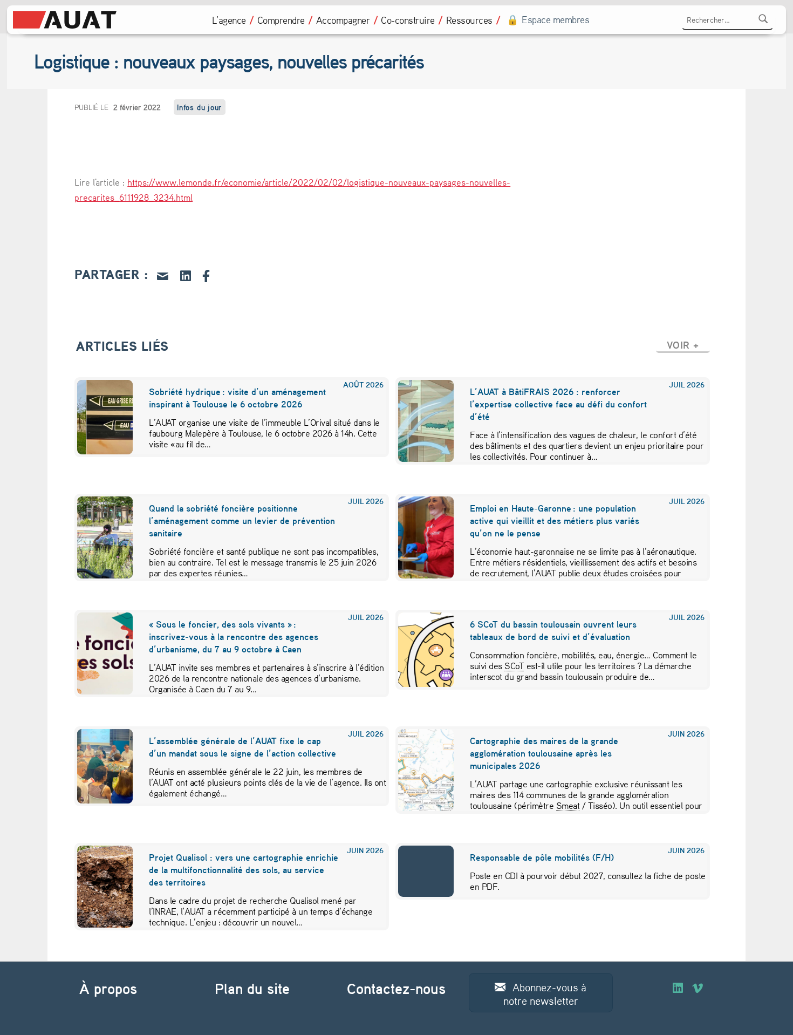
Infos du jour (199, 107)
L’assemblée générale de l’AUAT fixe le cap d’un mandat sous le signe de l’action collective (242, 747)
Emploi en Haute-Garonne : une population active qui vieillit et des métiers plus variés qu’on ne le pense (554, 520)
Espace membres (555, 20)
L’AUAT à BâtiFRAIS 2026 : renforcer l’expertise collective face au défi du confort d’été (558, 404)
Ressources (469, 20)
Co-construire (408, 20)
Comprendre (281, 20)
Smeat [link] (568, 805)
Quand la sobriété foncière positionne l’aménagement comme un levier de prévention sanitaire (242, 520)
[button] (683, 344)
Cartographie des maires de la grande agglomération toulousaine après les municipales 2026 (544, 753)
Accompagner (343, 20)
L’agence (229, 20)
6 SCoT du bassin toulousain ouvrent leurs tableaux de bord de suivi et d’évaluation (553, 630)
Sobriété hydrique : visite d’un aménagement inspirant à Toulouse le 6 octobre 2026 (237, 398)
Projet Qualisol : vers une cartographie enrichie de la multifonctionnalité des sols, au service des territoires (243, 870)
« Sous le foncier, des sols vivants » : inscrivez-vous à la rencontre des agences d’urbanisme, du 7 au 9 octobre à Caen (233, 636)
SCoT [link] (514, 665)
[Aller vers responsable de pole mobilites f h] (419, 871)
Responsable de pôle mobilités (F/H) (542, 857)
